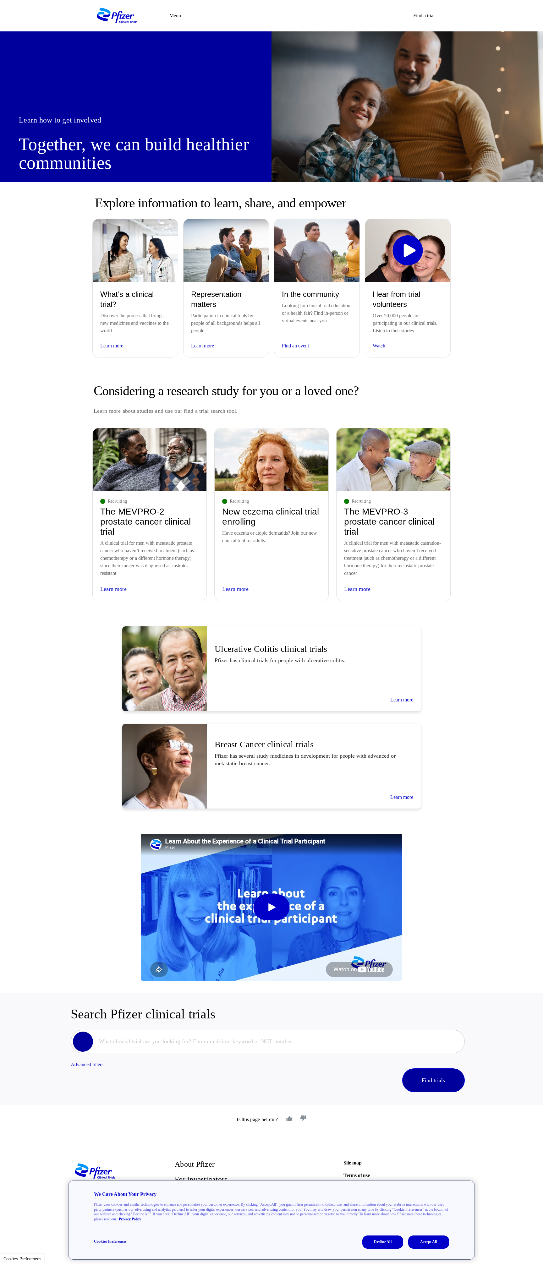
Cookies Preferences (110, 1241)
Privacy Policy (130, 1219)
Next (270, 668)
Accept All (428, 1242)
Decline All (382, 1242)
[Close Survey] (359, 588)
